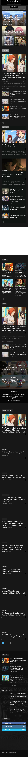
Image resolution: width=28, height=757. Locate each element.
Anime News (4, 70)
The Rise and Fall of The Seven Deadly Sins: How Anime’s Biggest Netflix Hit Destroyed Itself (7, 291)
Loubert (3, 79)
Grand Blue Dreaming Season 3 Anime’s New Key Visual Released (14, 636)
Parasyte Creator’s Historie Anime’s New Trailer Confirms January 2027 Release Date (17, 116)
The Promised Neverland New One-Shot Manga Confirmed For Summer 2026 (18, 215)
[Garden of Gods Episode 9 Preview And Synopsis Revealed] (20, 41)
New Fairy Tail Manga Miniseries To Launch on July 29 (13, 146)
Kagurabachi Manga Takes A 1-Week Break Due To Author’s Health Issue (13, 175)
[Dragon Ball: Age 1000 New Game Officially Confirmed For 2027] (14, 396)
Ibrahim (3, 148)
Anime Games (14, 363)
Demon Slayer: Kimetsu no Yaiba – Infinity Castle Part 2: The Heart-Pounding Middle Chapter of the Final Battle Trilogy (20, 292)
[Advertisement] (14, 241)
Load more (13, 685)
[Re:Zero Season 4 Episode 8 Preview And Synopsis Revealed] (5, 101)
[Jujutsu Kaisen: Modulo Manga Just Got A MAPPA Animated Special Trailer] (5, 207)
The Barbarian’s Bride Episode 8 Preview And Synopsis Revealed (13, 614)
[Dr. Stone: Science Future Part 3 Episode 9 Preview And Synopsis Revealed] (5, 93)
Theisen (3, 573)
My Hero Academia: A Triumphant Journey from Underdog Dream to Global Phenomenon (20, 274)
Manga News (4, 142)
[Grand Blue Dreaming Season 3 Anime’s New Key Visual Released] (14, 627)
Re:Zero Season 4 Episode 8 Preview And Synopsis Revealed (13, 477)
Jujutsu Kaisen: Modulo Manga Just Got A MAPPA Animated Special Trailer (17, 207)
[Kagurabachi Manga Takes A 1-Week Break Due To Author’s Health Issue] (14, 165)
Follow (23, 726)
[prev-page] (3, 123)
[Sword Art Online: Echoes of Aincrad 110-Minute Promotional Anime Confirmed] (14, 368)
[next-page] (5, 123)
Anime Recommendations (20, 286)
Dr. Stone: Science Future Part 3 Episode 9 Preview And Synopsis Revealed (18, 93)
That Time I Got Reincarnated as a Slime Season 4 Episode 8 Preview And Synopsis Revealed (14, 75)
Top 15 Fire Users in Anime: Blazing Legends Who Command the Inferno (18, 108)
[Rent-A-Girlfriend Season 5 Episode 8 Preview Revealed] (8, 41)
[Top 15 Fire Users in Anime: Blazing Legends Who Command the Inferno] (5, 108)
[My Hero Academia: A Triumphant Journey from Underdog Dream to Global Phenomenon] (20, 267)
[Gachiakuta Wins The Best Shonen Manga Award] (5, 191)
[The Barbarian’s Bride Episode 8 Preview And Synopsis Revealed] (14, 605)
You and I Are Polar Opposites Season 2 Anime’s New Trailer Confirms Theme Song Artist (12, 547)
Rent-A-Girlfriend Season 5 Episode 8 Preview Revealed (12, 570)
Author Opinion (5, 270)
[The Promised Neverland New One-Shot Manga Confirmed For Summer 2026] (5, 215)
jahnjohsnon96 (6, 24)
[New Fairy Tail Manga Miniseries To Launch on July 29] (14, 136)
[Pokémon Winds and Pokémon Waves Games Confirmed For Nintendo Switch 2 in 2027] (14, 382)
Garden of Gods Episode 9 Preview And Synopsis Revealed (13, 592)
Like (24, 723)
